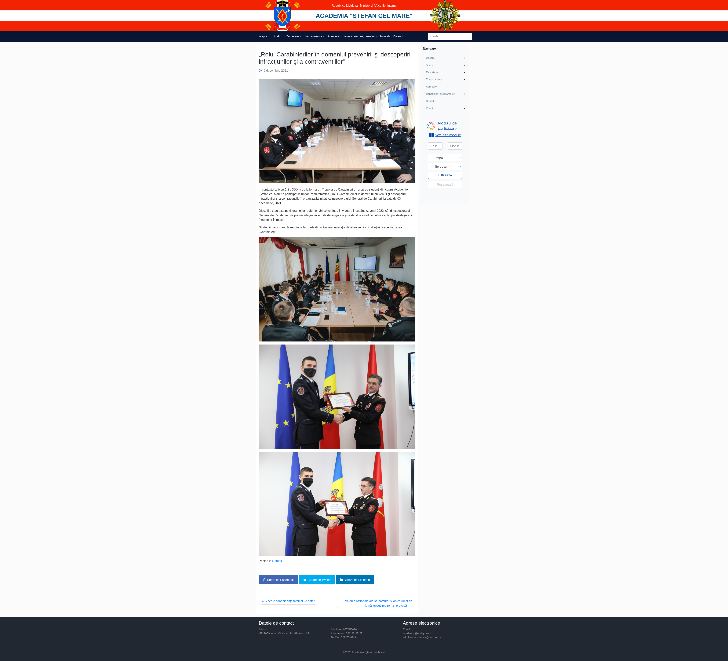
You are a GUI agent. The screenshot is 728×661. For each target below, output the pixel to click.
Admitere (333, 36)
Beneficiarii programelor (359, 36)
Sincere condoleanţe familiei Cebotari (290, 601)
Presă (397, 36)
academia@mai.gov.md (417, 633)
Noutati (277, 561)
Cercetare (292, 36)
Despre (262, 36)
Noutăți (385, 36)
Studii (276, 36)
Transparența (313, 36)
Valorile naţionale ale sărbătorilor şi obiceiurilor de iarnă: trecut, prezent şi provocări (378, 603)
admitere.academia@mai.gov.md (422, 637)
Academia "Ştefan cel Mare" (364, 15)
